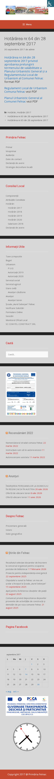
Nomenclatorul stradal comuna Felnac (24, 442)
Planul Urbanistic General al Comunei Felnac (23, 99)
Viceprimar (11, 151)
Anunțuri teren (15, 300)
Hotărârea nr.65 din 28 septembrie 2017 (27, 120)
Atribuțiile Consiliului (15, 199)
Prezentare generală (16, 525)
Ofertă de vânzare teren (18, 493)
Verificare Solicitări (15, 308)
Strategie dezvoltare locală (19, 167)
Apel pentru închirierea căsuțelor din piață (26, 590)
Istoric (9, 529)
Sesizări (9, 316)
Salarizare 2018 (15, 223)
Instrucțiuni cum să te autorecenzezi (23, 449)
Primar (9, 147)
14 (26, 674)
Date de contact (14, 159)
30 (38, 684)
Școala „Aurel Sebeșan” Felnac (20, 304)
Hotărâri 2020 (15, 219)
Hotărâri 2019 (15, 215)
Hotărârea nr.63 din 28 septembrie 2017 (27, 116)
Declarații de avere (15, 163)
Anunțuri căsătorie (17, 292)
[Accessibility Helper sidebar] (50, 3)
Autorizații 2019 (15, 272)
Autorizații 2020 (15, 276)
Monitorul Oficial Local (16, 320)
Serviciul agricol (13, 284)
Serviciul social (13, 280)
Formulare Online (14, 312)
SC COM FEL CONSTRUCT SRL (21, 324)
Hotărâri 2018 (15, 211)
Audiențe (10, 155)
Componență (12, 195)
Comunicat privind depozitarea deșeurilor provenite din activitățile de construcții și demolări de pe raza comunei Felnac (26, 601)
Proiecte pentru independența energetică (26, 573)
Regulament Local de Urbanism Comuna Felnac (25, 90)
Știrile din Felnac (19, 553)
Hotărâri (11, 112)
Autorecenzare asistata (17, 457)
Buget (9, 260)
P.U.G (10, 268)
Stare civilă (11, 288)
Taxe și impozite (14, 256)
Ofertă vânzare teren (16, 497)
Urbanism (10, 264)
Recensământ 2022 (20, 433)
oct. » (16, 691)
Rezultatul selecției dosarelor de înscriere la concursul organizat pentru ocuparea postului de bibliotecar (26, 566)
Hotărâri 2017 (24, 112)
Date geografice (14, 533)
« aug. (9, 691)
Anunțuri (10, 296)
